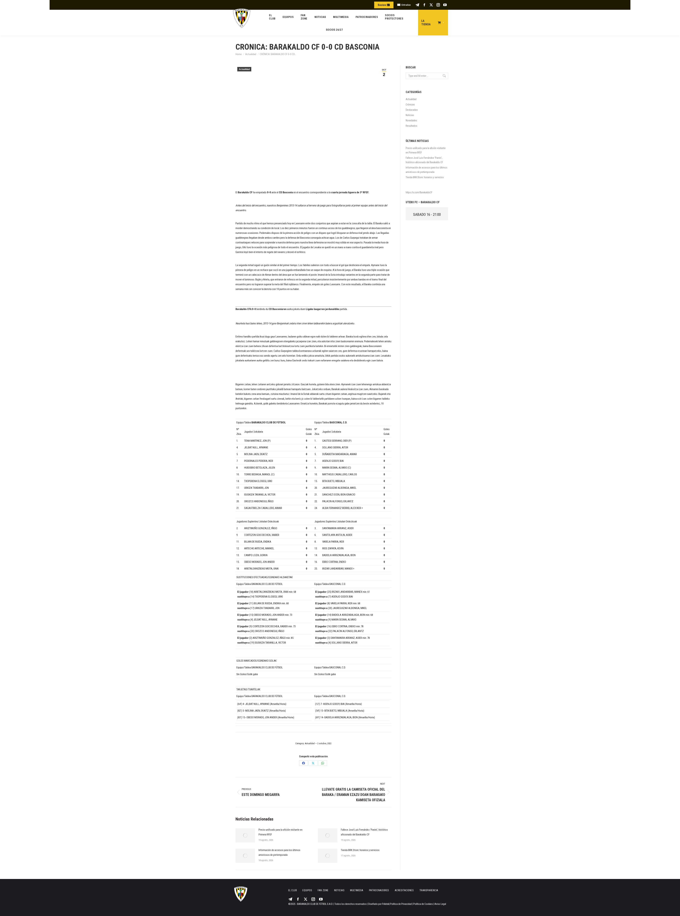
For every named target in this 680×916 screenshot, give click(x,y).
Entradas (406, 5)
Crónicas (410, 104)
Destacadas (412, 109)
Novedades (411, 120)
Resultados (411, 125)
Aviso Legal (440, 904)
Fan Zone (323, 890)
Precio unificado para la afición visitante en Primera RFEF (280, 832)
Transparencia (429, 890)
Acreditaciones (404, 890)
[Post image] (245, 835)
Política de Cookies (423, 904)
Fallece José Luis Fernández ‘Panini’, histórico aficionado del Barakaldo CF (364, 832)
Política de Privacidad (401, 904)
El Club (292, 890)
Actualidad (244, 69)
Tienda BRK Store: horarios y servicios (360, 850)
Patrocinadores (379, 890)
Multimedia (356, 890)
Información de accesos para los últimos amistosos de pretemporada (279, 852)
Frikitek (385, 904)
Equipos (307, 890)
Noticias (410, 115)
